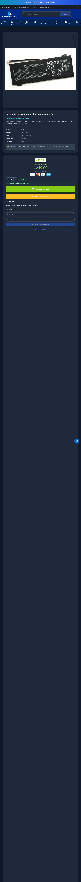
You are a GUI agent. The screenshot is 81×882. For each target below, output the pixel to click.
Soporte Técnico (43, 7)
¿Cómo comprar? (40, 229)
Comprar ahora (42, 189)
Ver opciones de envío (42, 224)
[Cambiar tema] (77, 7)
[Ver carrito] (76, 441)
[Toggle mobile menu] (77, 14)
